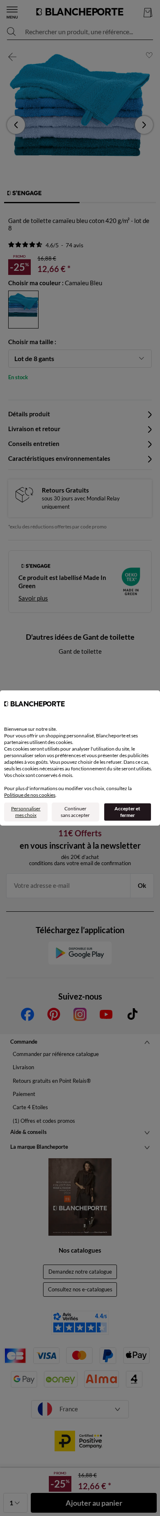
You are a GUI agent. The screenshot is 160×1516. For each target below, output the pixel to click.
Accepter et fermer (127, 811)
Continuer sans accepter (75, 811)
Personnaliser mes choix (26, 811)
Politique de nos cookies (29, 795)
